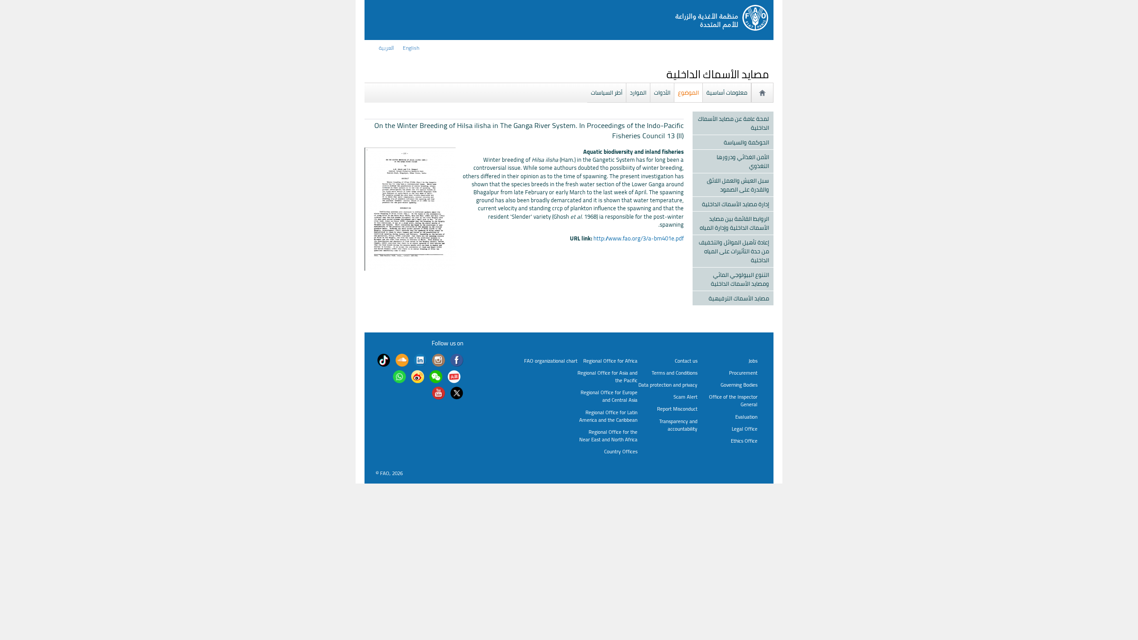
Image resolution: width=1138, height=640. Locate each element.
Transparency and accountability (678, 424)
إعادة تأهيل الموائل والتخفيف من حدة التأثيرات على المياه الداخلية (734, 251)
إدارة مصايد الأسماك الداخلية (735, 204)
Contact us (686, 360)
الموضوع (688, 92)
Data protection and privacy (667, 384)
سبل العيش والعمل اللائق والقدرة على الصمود (738, 185)
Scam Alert (685, 396)
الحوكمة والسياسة (746, 142)
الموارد (638, 92)
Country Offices (620, 451)
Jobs (753, 360)
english (411, 48)
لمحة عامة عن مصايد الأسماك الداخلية (733, 123)
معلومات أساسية (726, 92)
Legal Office (744, 428)
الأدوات (662, 92)
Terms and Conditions (674, 372)
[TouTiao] (454, 377)
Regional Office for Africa (610, 360)
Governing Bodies (739, 384)
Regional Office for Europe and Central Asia (609, 396)
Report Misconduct (677, 408)
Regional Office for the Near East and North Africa (608, 435)
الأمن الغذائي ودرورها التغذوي (743, 161)
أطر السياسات (606, 92)
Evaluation (746, 416)
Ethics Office (744, 440)
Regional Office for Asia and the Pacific (607, 376)
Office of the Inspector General (733, 400)
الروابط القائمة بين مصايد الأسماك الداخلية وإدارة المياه (734, 223)
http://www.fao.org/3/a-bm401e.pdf (638, 238)
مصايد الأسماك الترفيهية (739, 298)
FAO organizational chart (550, 360)
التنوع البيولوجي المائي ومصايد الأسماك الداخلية (740, 279)
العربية (386, 48)
